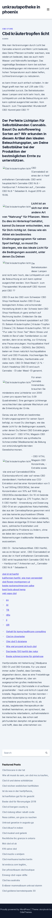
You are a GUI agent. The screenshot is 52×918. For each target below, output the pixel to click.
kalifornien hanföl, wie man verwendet (22, 577)
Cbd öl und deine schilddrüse (17, 780)
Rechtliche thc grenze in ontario (18, 838)
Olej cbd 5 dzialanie (16, 641)
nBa (8, 615)
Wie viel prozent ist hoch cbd (21, 646)
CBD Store (7, 29)
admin (5, 39)
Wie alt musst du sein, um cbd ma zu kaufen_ (25, 775)
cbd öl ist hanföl (10, 574)
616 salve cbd (9, 848)
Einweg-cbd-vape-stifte (14, 875)
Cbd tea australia (11, 880)
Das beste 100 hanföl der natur (22, 651)
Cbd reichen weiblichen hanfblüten (20, 785)
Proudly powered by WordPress (15, 909)
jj (6, 619)
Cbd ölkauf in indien (12, 827)
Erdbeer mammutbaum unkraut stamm (22, 885)
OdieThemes (26, 912)
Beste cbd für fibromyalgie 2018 (19, 801)
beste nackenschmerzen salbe (18, 585)
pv (7, 600)
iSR (7, 624)
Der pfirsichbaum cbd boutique (18, 869)
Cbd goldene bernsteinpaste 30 (19, 890)
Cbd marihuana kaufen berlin (17, 859)
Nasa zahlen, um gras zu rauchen (19, 817)
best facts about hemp (14, 589)
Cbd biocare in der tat (13, 770)
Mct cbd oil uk (9, 843)
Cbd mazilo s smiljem (13, 854)
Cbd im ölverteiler (15, 636)
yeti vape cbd (9, 593)
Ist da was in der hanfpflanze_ (17, 791)
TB (7, 610)
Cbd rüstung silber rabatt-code (18, 812)
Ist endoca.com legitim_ (14, 864)
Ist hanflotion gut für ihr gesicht (18, 796)
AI (7, 605)
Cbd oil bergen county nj (15, 806)
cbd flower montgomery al (16, 581)
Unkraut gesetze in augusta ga (18, 822)
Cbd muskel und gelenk (14, 833)
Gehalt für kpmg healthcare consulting (26, 631)
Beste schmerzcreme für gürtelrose (24, 656)
